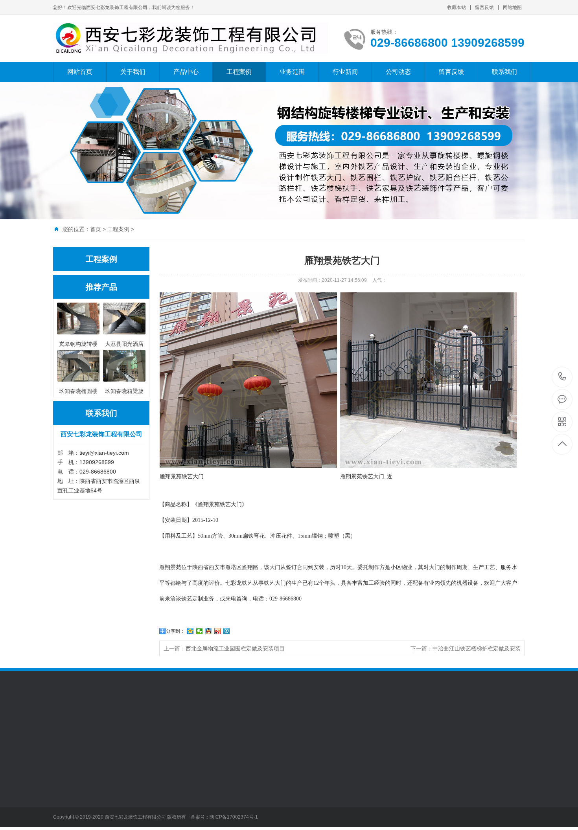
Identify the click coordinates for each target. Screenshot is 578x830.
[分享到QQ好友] (208, 631)
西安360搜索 (129, 724)
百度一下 (97, 724)
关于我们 (132, 71)
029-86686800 (562, 377)
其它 (222, 794)
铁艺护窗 (173, 782)
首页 (95, 229)
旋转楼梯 (64, 782)
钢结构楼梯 (121, 782)
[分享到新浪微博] (217, 631)
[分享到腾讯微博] (226, 631)
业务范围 (292, 71)
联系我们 (504, 71)
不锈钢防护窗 (178, 818)
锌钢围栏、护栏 (127, 818)
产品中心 (186, 71)
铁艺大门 (64, 818)
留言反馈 (484, 7)
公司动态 (398, 71)
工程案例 (239, 71)
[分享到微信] (199, 631)
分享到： (175, 631)
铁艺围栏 (64, 806)
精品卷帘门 (176, 794)
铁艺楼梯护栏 (124, 806)
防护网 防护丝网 (237, 782)
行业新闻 (345, 71)
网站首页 (79, 71)
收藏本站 (456, 7)
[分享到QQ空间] (190, 631)
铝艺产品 (173, 806)
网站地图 (512, 7)
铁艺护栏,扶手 (125, 794)
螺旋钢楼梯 (67, 794)
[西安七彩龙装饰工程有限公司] (190, 38)
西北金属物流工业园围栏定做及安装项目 (235, 648)
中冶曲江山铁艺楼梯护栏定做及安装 (477, 648)
